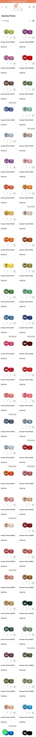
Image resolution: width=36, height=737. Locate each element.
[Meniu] (2, 7)
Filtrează (6, 21)
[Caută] (6, 7)
